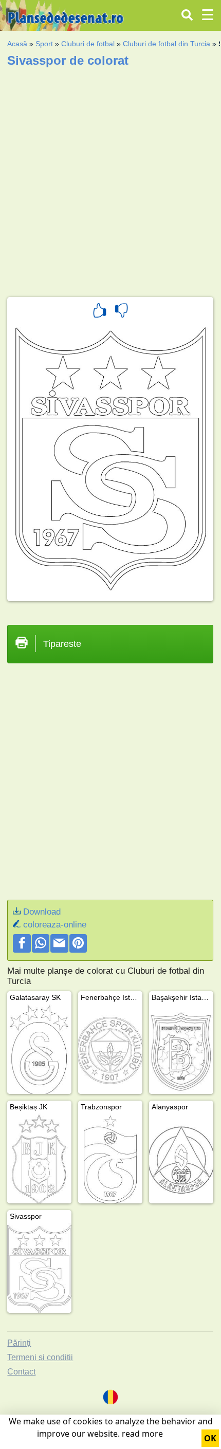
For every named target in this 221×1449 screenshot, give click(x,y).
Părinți (19, 1343)
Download (42, 912)
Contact (21, 1371)
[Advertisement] (110, 178)
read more (142, 1433)
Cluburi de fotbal (88, 44)
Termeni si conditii (40, 1357)
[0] (121, 312)
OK (210, 1438)
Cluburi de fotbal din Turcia (166, 44)
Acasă (17, 44)
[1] (99, 312)
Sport (44, 44)
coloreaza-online (54, 925)
